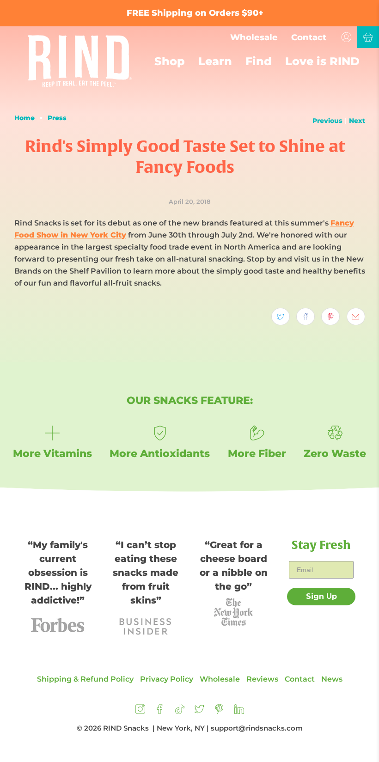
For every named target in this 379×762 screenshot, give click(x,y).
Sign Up (321, 596)
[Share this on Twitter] (280, 316)
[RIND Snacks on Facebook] (159, 711)
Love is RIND (322, 61)
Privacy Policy (166, 679)
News (331, 679)
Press (57, 118)
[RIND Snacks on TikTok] (179, 711)
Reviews (262, 679)
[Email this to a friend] (356, 316)
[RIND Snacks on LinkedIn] (239, 711)
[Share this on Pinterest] (330, 316)
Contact (308, 37)
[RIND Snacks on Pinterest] (219, 711)
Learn (215, 61)
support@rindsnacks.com (257, 728)
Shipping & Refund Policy (85, 679)
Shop (169, 61)
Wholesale (254, 37)
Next (357, 120)
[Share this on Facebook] (305, 316)
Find (258, 61)
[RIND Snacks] (80, 61)
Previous (327, 120)
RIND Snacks (126, 728)
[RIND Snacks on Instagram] (140, 711)
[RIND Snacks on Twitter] (199, 711)
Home (24, 118)
